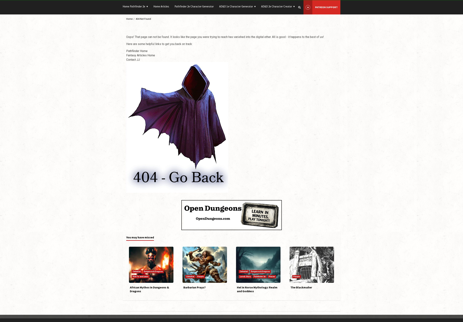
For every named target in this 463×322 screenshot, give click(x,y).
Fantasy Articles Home (140, 55)
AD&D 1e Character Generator (236, 6)
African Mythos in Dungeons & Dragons (151, 265)
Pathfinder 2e (260, 277)
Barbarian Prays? (204, 265)
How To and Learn (140, 277)
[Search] (299, 7)
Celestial (137, 272)
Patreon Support (326, 7)
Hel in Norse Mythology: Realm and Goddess (258, 265)
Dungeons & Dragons (153, 272)
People (200, 277)
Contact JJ (133, 59)
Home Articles (161, 6)
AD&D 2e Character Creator (276, 6)
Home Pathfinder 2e (134, 6)
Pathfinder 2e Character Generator (194, 6)
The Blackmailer (312, 265)
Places (272, 277)
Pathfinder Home (137, 51)
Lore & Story (245, 277)
